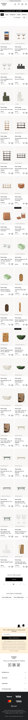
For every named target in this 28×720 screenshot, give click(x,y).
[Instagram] (14, 664)
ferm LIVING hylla (6, 597)
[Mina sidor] (15, 4)
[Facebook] (10, 664)
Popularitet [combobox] (17, 17)
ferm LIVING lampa (19, 597)
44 (13, 584)
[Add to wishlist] (9, 54)
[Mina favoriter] (19, 4)
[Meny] (26, 4)
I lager (6, 14)
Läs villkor (16, 650)
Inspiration (5, 683)
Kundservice (5, 672)
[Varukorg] (22, 4)
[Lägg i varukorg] (12, 54)
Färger (18, 14)
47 (20, 584)
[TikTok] (18, 664)
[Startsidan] (4, 4)
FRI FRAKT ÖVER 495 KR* (15, 0)
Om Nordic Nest (6, 689)
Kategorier (12, 14)
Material (24, 14)
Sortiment (4, 678)
